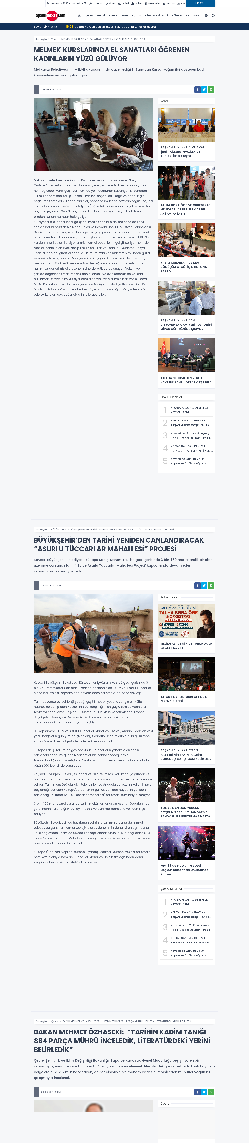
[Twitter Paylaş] (204, 89)
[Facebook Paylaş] (197, 89)
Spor (196, 15)
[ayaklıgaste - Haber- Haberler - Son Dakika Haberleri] (51, 15)
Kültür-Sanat (180, 15)
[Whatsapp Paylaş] (211, 89)
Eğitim (136, 15)
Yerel (125, 15)
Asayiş (113, 15)
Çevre (89, 15)
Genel (101, 15)
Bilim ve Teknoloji (156, 15)
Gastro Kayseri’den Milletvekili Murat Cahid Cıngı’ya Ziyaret (108, 26)
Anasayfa (41, 39)
